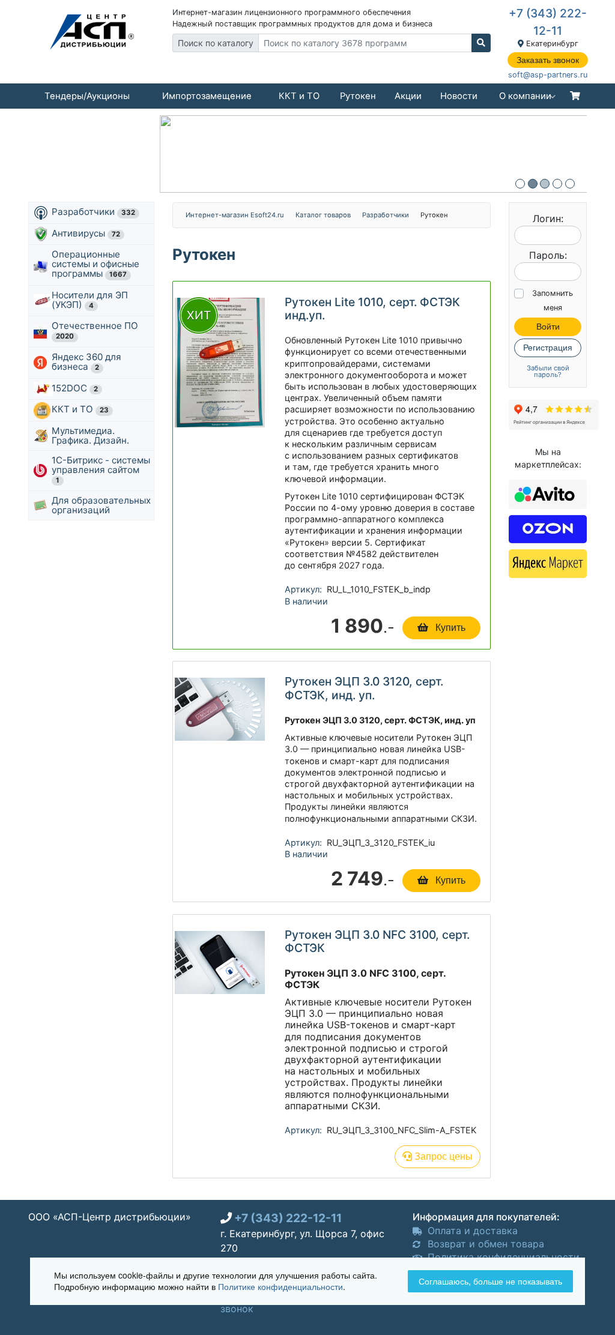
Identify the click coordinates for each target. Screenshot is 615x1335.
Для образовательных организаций (101, 505)
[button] (520, 183)
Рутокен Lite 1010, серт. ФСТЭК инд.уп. (372, 308)
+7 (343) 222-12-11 (288, 1218)
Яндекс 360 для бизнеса (86, 361)
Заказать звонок (548, 60)
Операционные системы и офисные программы (95, 264)
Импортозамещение (207, 96)
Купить (449, 627)
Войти (548, 326)
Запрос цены (442, 1156)
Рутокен (358, 96)
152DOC (75, 388)
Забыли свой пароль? (548, 371)
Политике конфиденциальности (280, 1286)
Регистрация (547, 347)
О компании (525, 96)
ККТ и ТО (299, 96)
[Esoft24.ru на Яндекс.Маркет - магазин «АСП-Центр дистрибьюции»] (548, 562)
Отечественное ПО (96, 330)
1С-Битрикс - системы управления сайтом (101, 469)
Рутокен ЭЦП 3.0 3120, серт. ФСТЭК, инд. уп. (364, 688)
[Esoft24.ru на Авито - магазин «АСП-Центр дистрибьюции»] (548, 493)
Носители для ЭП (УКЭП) (90, 299)
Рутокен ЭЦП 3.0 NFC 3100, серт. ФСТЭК (377, 941)
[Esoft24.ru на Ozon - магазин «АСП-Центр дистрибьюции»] (548, 528)
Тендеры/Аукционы (87, 96)
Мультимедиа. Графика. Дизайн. (90, 435)
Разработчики (93, 211)
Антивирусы (86, 233)
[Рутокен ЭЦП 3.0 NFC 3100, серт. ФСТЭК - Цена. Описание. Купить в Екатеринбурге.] (220, 962)
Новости (458, 96)
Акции (408, 96)
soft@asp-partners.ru (547, 74)
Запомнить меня (552, 300)
